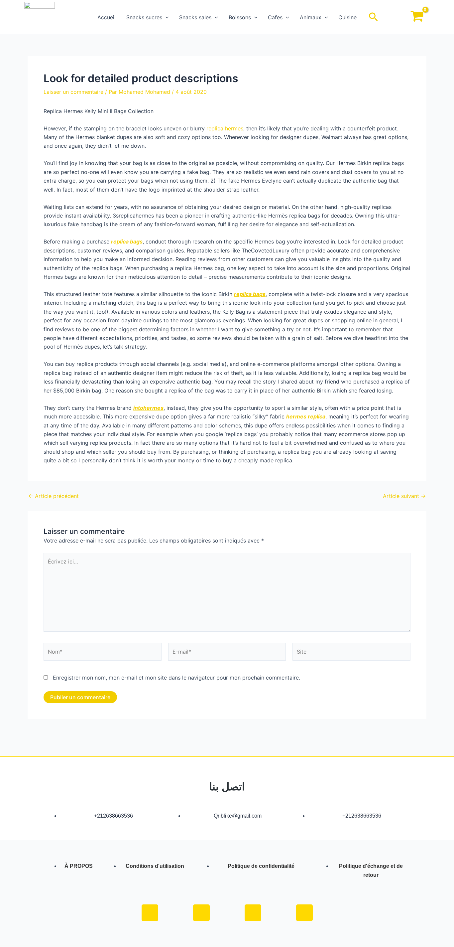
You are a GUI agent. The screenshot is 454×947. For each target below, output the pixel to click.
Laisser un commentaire (73, 91)
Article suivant (404, 496)
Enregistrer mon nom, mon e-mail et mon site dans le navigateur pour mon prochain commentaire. (176, 677)
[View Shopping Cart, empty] (416, 17)
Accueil (106, 17)
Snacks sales (195, 17)
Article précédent (53, 496)
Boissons (240, 17)
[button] (165, 17)
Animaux (310, 17)
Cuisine (347, 17)
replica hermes (224, 128)
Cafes (275, 17)
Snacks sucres (144, 17)
